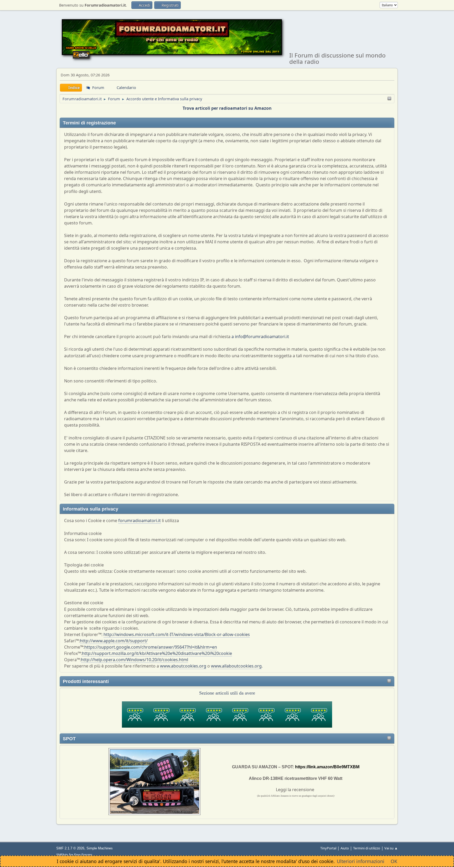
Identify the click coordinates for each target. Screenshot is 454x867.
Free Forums (83, 855)
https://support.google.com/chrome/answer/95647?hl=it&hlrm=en (150, 647)
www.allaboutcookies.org (236, 666)
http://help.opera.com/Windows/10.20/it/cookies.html (134, 660)
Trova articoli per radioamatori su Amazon (227, 108)
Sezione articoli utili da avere (227, 693)
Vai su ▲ (391, 848)
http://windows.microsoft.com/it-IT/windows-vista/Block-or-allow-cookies (177, 634)
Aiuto (344, 848)
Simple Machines (99, 848)
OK (394, 861)
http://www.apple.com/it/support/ (114, 641)
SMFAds (62, 855)
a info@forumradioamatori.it (260, 336)
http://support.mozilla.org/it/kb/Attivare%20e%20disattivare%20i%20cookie (157, 653)
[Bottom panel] (389, 98)
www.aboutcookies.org (183, 666)
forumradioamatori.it (139, 520)
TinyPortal (328, 848)
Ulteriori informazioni (360, 861)
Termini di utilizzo (366, 848)
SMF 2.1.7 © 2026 (70, 848)
